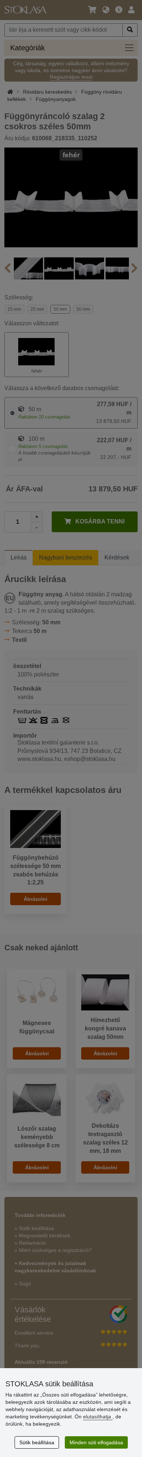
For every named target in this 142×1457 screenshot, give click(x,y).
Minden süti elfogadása (96, 1442)
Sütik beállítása (36, 1442)
